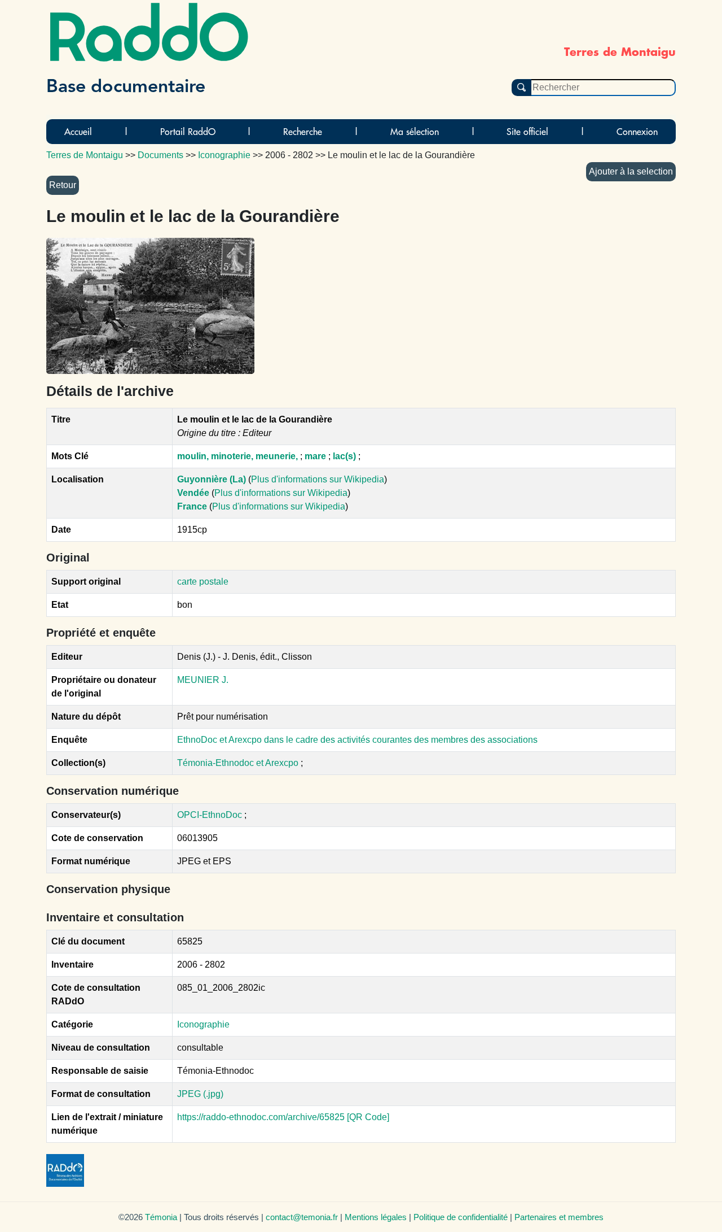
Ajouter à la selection (631, 171)
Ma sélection (414, 131)
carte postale (202, 581)
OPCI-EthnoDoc (209, 815)
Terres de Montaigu (84, 155)
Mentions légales (376, 1217)
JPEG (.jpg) (200, 1094)
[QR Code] (368, 1117)
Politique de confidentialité (460, 1217)
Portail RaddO (187, 131)
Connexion (637, 131)
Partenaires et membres (559, 1217)
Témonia (161, 1217)
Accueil (78, 131)
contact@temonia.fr (302, 1217)
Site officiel (527, 131)
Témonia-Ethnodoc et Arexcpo (239, 763)
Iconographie (203, 1024)
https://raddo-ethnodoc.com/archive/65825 (261, 1117)
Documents (160, 155)
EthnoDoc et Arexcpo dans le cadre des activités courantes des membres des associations (357, 740)
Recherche (302, 131)
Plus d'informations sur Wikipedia (317, 479)
